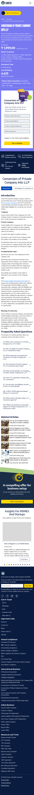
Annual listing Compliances (9, 648)
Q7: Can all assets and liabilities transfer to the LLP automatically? (16, 385)
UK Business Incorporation (9, 672)
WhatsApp (5, 606)
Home (3, 19)
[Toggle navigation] (30, 3)
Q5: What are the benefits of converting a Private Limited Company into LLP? (16, 372)
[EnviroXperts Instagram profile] (7, 596)
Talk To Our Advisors (12, 13)
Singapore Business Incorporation (11, 674)
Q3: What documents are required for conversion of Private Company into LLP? (15, 357)
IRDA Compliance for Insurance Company (13, 653)
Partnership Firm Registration (10, 713)
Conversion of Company (10, 203)
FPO (2, 656)
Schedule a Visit (7, 612)
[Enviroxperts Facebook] (2, 596)
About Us (4, 622)
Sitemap (3, 634)
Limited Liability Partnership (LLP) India (16, 281)
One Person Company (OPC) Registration (13, 719)
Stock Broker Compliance (8, 664)
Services (9, 19)
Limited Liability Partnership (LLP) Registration (15, 716)
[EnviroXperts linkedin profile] (12, 596)
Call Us (4, 602)
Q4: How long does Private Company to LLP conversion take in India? (15, 365)
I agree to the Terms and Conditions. (16, 138)
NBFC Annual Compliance (8, 645)
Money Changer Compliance (9, 650)
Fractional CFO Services (8, 642)
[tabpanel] (17, 543)
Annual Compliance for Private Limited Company (15, 662)
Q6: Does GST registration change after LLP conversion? (16, 378)
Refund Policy (5, 785)
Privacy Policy (5, 780)
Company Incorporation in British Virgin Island (14, 700)
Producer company (6, 710)
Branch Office (5, 727)
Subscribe (28, 586)
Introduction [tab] (6, 188)
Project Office (5, 724)
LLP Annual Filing (6, 659)
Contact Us (4, 625)
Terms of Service (6, 783)
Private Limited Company (8, 708)
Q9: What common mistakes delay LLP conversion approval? (16, 399)
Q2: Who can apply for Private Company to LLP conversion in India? (16, 349)
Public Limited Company (8, 722)
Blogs (2, 628)
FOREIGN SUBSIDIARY (7, 677)
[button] (4, 564)
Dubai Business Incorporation (10, 698)
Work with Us (6, 615)
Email (3, 609)
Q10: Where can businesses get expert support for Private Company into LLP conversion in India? (16, 406)
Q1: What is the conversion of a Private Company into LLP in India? (15, 343)
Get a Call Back (17, 143)
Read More (24, 559)
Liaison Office (5, 730)
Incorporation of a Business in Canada (12, 685)
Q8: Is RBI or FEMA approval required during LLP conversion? (15, 392)
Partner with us (6, 631)
